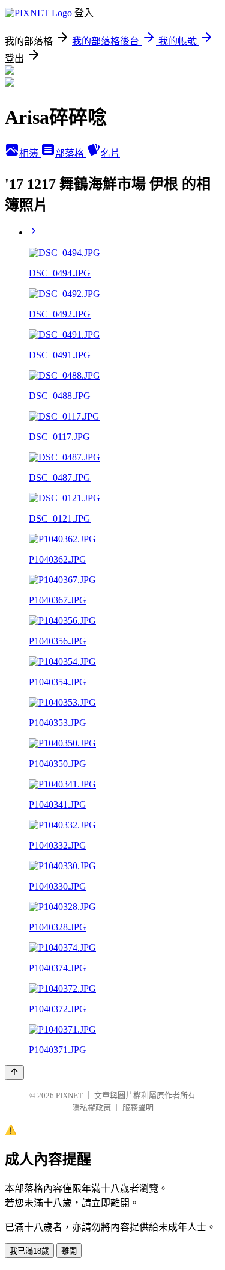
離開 (69, 1251)
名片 (110, 153)
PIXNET (69, 1095)
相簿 (30, 153)
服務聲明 (138, 1107)
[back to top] (14, 1072)
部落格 (70, 153)
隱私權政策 (91, 1107)
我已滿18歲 (29, 1251)
